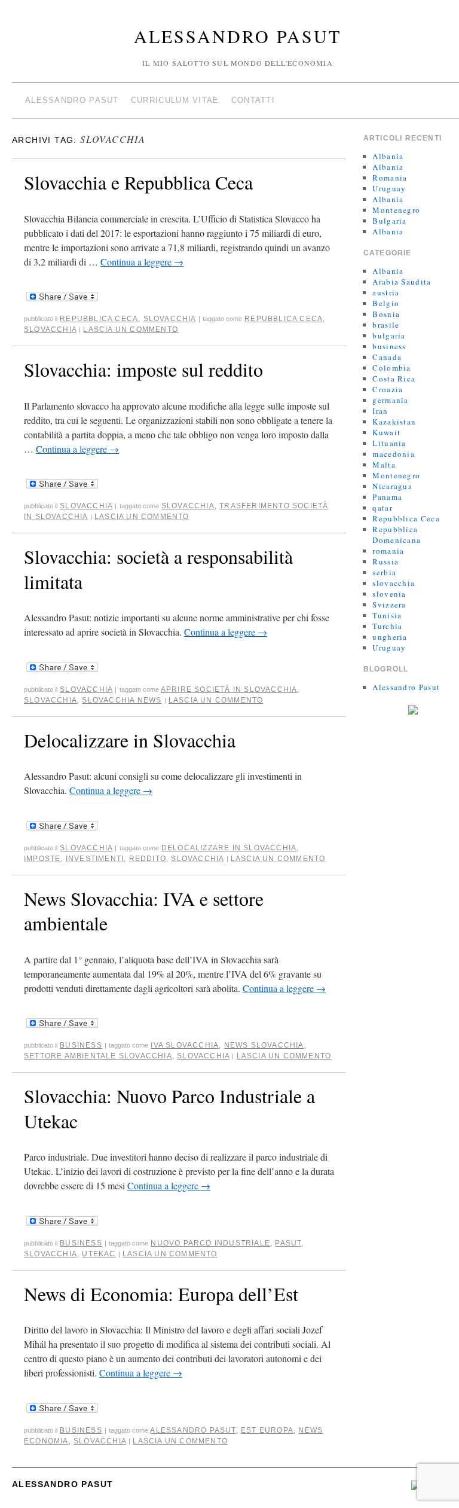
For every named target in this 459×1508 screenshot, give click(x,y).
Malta (384, 464)
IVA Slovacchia (185, 1045)
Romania (389, 177)
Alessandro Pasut (237, 36)
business (81, 1045)
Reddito (147, 858)
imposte (42, 858)
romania (388, 550)
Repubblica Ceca (99, 319)
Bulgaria (389, 220)
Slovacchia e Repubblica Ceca (138, 182)
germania (390, 400)
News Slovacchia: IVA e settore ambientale (144, 911)
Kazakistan (394, 421)
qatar (382, 507)
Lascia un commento (130, 329)
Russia (385, 561)
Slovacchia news (121, 700)
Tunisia (387, 615)
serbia (384, 572)
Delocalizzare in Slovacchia (129, 740)
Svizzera (389, 604)
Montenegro (396, 209)
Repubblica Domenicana (396, 534)
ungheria (389, 636)
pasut (288, 1243)
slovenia (389, 593)
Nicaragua (392, 486)
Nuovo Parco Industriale (210, 1243)
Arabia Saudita (401, 281)
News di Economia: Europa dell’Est (161, 1293)
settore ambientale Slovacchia (98, 1056)
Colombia (391, 367)
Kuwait (386, 432)
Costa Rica (393, 378)
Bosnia (386, 314)
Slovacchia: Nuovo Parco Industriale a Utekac (169, 1108)
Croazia (387, 389)
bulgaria (388, 335)
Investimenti (95, 858)
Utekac (98, 1254)
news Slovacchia (264, 1045)
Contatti (253, 100)
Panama (387, 497)
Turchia (387, 626)
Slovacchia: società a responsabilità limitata (158, 569)
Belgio (385, 303)
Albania (387, 156)
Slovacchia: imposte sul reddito (143, 369)
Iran (380, 410)
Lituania (389, 443)
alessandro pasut (192, 1430)
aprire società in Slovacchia (229, 689)
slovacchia (169, 319)
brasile (385, 324)
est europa (267, 1430)
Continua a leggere (141, 261)
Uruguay (389, 188)
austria (385, 292)
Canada (387, 357)
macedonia (393, 453)
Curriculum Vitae (175, 100)
